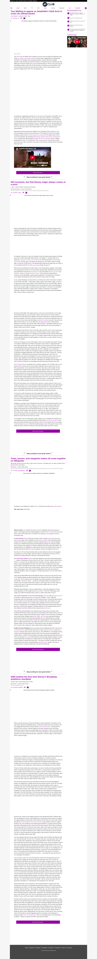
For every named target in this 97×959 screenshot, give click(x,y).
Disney (19, 192)
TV (32, 8)
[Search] (11, 8)
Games (53, 8)
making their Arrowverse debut (42, 138)
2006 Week (20, 687)
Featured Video (72, 35)
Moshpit (35, 1)
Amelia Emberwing (16, 189)
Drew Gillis (14, 683)
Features (15, 18)
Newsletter (77, 8)
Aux (70, 8)
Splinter (25, 1)
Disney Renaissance (45, 726)
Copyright (57, 947)
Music (45, 8)
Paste (11, 1)
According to (27, 58)
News (25, 8)
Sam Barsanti (14, 16)
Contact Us (69, 947)
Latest (17, 8)
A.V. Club (16, 1)
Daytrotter (30, 1)
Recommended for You (74, 10)
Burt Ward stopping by (32, 135)
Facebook (51, 947)
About (26, 947)
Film (38, 8)
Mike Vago (14, 467)
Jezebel (21, 1)
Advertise (38, 947)
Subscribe (61, 8)
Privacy (63, 947)
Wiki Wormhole (21, 470)
